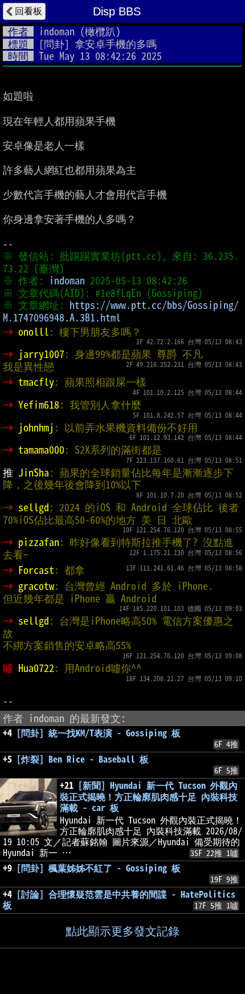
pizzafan (38, 542)
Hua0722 (36, 668)
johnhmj (36, 427)
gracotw (36, 586)
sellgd (33, 507)
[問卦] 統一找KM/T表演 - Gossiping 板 (99, 733)
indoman (57, 31)
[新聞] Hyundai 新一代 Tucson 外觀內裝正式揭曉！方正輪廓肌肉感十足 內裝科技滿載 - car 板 (149, 796)
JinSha (33, 472)
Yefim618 (38, 405)
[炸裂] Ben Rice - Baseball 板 (83, 759)
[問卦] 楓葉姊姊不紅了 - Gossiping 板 (99, 868)
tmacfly (36, 382)
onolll (33, 332)
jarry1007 (41, 354)
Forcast (36, 570)
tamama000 (41, 450)
